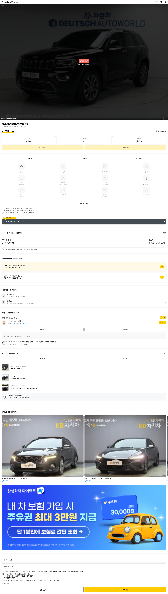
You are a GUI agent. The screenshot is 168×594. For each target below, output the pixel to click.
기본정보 (84, 159)
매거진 (125, 359)
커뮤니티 (43, 359)
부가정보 (139, 159)
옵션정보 (29, 159)
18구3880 (11, 2)
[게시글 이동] (84, 367)
